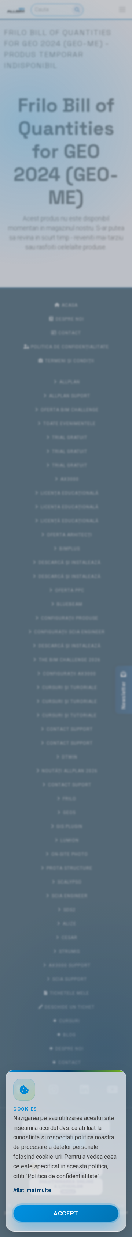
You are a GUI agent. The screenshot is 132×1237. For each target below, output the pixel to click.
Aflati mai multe (32, 1190)
